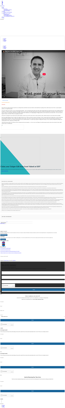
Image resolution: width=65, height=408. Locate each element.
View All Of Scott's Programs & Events (5, 249)
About (3, 8)
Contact (3, 17)
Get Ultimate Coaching (7, 13)
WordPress (14, 260)
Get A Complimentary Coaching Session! (5, 248)
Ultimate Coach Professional (8, 12)
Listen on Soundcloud (5, 102)
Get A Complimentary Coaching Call (9, 16)
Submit (32, 320)
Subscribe (3, 104)
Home (3, 7)
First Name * (2, 301)
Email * (3, 275)
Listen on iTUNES (5, 100)
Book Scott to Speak (7, 10)
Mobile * (3, 279)
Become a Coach (6, 14)
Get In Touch (3, 239)
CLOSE (2, 328)
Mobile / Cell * (2, 310)
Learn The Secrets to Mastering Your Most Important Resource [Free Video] (9, 251)
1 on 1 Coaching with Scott (8, 9)
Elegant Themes (6, 260)
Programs (3, 11)
